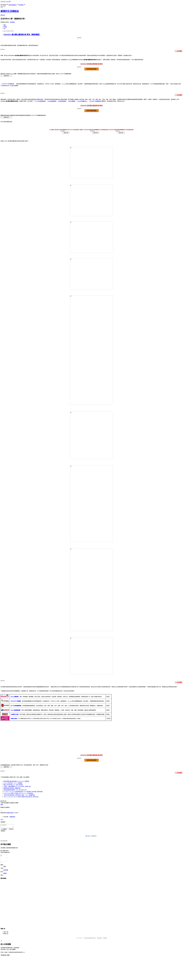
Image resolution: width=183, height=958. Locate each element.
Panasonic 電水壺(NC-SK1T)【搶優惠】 (13, 783)
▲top (2, 819)
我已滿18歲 (3, 955)
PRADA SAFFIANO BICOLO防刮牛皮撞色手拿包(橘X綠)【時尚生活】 (21, 796)
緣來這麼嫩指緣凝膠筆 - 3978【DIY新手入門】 (15, 790)
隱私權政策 (99, 938)
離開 (8, 955)
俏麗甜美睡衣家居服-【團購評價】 (12, 788)
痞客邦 (8, 812)
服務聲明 (105, 938)
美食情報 (12, 22)
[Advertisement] (91, 902)
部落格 (5, 26)
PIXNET (80, 938)
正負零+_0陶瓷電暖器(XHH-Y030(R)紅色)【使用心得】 (17, 786)
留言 (12, 812)
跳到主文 (3, 15)
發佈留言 (3, 830)
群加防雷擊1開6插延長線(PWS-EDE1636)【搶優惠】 (16, 781)
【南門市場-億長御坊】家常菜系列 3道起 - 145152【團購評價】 (19, 795)
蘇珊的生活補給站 (10, 11)
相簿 (4, 25)
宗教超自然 (12, 816)
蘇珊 (2, 804)
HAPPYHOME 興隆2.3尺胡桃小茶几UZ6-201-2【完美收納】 (18, 793)
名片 (4, 28)
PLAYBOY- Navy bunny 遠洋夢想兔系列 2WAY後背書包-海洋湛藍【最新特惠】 (23, 791)
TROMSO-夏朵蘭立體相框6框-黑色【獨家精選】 (22, 34)
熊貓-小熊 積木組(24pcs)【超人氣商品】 (13, 784)
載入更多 (3, 822)
